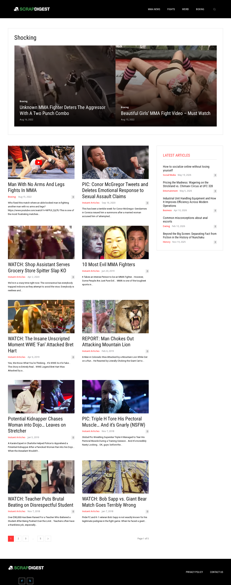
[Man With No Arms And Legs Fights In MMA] (41, 162)
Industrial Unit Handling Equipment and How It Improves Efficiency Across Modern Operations (189, 202)
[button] (214, 9)
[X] (30, 581)
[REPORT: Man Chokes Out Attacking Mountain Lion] (115, 316)
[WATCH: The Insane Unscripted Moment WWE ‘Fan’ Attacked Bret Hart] (41, 316)
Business (167, 210)
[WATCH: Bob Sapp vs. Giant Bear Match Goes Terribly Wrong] (115, 477)
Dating (166, 226)
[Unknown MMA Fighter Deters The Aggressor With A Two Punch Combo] (65, 85)
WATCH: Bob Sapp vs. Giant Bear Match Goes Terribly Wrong (114, 502)
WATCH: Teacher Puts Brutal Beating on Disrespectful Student (40, 502)
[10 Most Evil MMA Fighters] (115, 242)
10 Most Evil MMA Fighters (108, 264)
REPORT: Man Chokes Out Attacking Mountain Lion (108, 342)
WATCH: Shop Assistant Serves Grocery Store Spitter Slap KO (39, 267)
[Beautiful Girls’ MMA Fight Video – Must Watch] (166, 85)
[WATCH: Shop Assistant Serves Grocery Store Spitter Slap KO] (41, 242)
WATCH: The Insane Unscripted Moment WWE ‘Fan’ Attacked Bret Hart (40, 345)
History (166, 242)
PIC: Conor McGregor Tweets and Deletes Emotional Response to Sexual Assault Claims (115, 190)
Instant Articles (90, 203)
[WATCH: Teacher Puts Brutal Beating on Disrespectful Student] (41, 477)
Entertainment (170, 191)
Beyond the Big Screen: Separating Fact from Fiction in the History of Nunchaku (190, 235)
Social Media (169, 175)
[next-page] (48, 539)
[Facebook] (22, 581)
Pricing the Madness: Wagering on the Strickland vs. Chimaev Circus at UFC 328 (188, 184)
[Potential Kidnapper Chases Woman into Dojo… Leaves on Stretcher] (41, 396)
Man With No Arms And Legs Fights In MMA (36, 187)
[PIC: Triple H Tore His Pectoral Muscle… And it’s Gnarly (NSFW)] (115, 396)
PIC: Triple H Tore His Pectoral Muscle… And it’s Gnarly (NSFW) (113, 422)
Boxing (23, 101)
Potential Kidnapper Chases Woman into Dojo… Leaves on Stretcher (37, 425)
